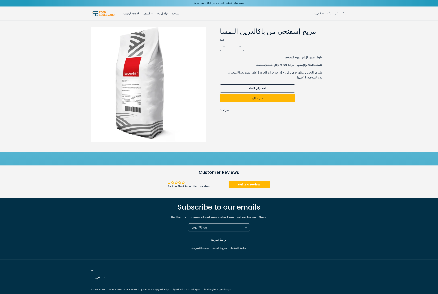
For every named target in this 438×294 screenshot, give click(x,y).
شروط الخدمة (219, 248)
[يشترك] (246, 227)
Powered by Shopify (140, 289)
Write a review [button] (249, 184)
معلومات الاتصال (209, 289)
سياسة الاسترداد (238, 248)
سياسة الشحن (224, 289)
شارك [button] (226, 110)
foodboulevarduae (117, 289)
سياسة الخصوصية (200, 248)
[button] (147, 13)
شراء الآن (257, 98)
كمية (222, 40)
